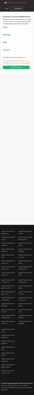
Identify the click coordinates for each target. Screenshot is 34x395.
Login (6, 8)
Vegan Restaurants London (25, 232)
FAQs (25, 385)
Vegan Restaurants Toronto (25, 293)
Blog (30, 388)
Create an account (21, 388)
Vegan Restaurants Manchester (25, 268)
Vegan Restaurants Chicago (8, 305)
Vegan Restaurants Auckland (8, 274)
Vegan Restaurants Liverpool (25, 256)
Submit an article (7, 388)
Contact (5, 390)
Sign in (24, 57)
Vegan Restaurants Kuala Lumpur (8, 366)
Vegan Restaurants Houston (8, 311)
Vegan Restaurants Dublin (25, 305)
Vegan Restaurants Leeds (25, 244)
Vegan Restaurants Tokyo (8, 330)
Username (7, 35)
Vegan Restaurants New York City (8, 287)
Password (6, 50)
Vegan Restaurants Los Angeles (8, 299)
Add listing (17, 8)
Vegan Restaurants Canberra (8, 262)
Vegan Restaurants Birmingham (25, 238)
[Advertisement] (17, 147)
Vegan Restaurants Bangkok (8, 342)
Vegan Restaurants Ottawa (25, 316)
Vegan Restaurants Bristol (25, 262)
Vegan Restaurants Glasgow (25, 250)
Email (5, 42)
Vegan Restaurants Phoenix (8, 322)
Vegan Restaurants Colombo (8, 360)
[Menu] (2, 2)
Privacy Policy (19, 63)
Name (5, 27)
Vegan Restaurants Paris (25, 274)
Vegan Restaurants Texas (25, 311)
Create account (16, 67)
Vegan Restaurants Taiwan (8, 354)
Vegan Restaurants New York (8, 293)
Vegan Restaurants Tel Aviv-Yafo (8, 372)
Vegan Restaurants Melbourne (8, 232)
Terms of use (17, 385)
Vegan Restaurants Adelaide (8, 244)
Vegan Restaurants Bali (8, 348)
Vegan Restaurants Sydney (8, 238)
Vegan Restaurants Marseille (25, 322)
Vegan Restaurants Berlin (25, 287)
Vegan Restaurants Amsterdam (25, 281)
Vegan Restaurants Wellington (8, 268)
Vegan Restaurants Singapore (8, 336)
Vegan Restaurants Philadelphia (8, 316)
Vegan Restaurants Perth (8, 256)
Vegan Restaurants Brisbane (8, 250)
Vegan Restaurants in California (8, 281)
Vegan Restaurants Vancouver (25, 299)
